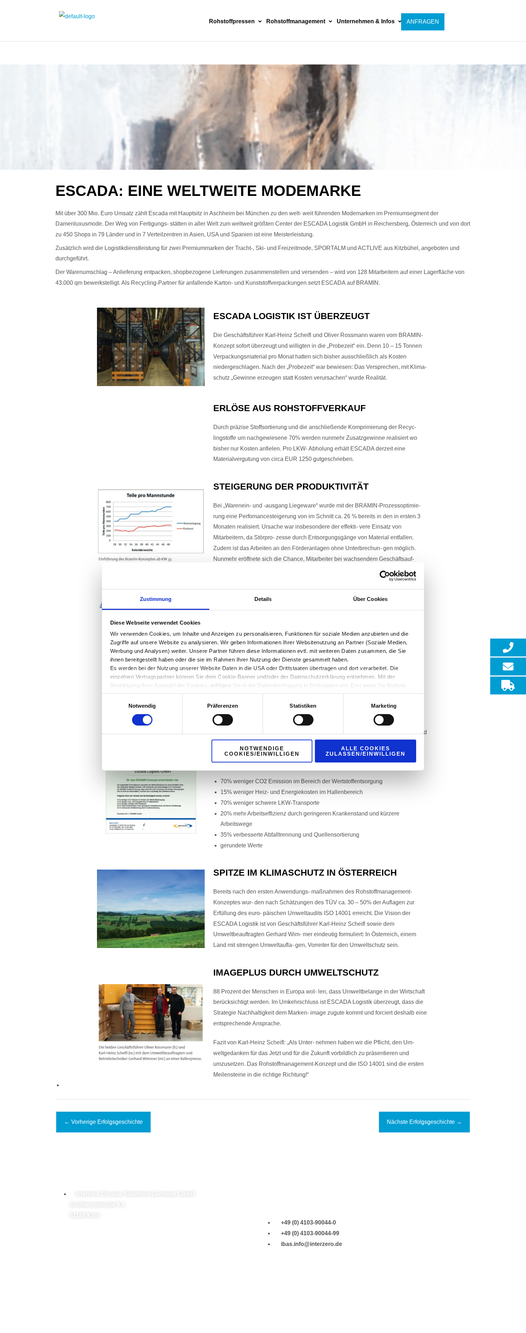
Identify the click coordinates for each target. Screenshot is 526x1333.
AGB (218, 1306)
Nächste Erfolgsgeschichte (424, 1122)
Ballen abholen (250, 1306)
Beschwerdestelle (365, 1306)
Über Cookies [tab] (370, 599)
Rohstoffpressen (232, 21)
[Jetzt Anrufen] (508, 647)
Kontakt (84, 1306)
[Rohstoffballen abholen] (508, 685)
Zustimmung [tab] (156, 599)
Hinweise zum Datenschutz (171, 1306)
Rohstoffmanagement (295, 21)
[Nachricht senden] (508, 666)
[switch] (223, 720)
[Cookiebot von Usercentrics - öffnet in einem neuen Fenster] (385, 575)
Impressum (114, 1306)
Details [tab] (263, 599)
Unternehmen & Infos (366, 21)
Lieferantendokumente (306, 1306)
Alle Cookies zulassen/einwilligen (365, 751)
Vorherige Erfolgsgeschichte (103, 1122)
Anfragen (422, 22)
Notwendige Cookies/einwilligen (261, 751)
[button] (235, 21)
